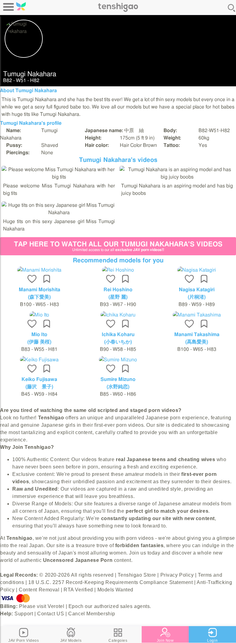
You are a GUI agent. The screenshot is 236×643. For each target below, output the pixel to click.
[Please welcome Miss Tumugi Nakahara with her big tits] (59, 176)
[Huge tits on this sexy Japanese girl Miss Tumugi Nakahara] (59, 212)
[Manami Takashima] (196, 315)
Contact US (50, 613)
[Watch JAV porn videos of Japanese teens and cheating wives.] (118, 11)
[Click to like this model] (32, 279)
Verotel (56, 606)
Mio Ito (39, 334)
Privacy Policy (177, 575)
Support (23, 613)
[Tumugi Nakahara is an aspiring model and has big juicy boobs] (177, 176)
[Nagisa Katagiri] (196, 270)
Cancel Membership (91, 613)
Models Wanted (115, 589)
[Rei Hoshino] (118, 270)
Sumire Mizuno (118, 379)
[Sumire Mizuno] (118, 359)
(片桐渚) (197, 297)
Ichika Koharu (118, 334)
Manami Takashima (196, 334)
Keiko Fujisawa (39, 379)
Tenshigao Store (137, 575)
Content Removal (39, 589)
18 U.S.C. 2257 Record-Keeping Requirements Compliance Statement (110, 582)
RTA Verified (78, 589)
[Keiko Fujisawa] (39, 359)
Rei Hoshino (118, 289)
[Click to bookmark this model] (46, 279)
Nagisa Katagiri (196, 289)
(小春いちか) (118, 341)
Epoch (76, 606)
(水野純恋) (118, 386)
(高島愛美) (196, 341)
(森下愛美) (39, 297)
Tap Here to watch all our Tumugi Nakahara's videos (118, 246)
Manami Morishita (39, 289)
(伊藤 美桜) (39, 341)
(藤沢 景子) (39, 386)
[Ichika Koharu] (118, 315)
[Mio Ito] (39, 315)
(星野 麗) (118, 297)
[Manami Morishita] (39, 270)
